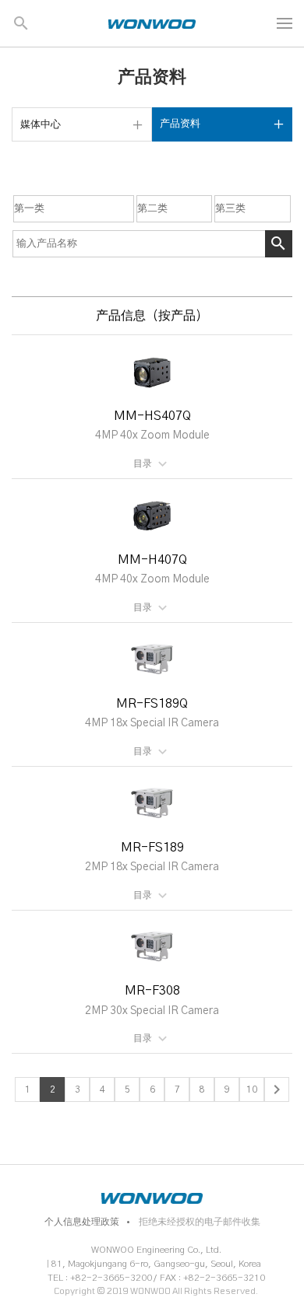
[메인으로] (152, 23)
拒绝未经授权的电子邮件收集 (199, 1221)
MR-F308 (152, 991)
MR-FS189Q (152, 704)
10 (251, 1089)
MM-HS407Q (152, 416)
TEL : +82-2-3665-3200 (100, 1277)
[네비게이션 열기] (284, 23)
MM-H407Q (152, 560)
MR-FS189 (152, 847)
